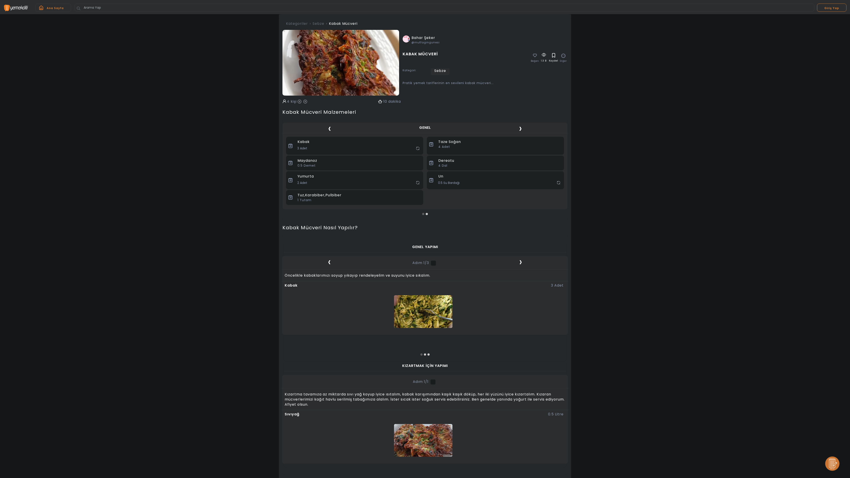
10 (385, 101)
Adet (444, 147)
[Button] (79, 8)
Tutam (304, 200)
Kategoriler (297, 23)
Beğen (535, 61)
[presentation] (329, 128)
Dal (442, 165)
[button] (423, 214)
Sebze (318, 23)
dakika (394, 101)
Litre (556, 414)
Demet (307, 165)
